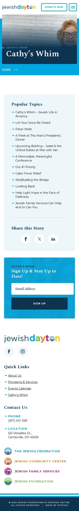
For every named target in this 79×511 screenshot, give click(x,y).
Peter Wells (23, 129)
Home (6, 69)
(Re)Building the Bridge (32, 180)
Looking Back (25, 186)
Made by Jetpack (57, 505)
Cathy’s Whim (18, 395)
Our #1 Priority (25, 167)
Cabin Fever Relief (28, 173)
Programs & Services (22, 382)
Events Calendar (19, 388)
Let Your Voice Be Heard (32, 123)
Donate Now (54, 7)
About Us (14, 375)
